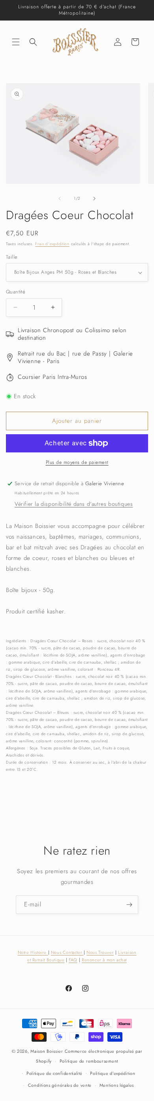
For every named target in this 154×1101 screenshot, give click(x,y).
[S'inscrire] (129, 904)
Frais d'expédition (52, 244)
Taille (11, 257)
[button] (15, 42)
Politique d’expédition (112, 1073)
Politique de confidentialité (54, 1073)
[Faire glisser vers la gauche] (59, 198)
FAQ (73, 960)
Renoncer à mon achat (104, 960)
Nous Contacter (67, 952)
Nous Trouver (100, 952)
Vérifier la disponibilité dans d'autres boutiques (74, 504)
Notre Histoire (33, 952)
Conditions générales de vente (60, 1085)
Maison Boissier (46, 1051)
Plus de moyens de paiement (77, 462)
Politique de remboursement (89, 1061)
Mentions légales (117, 1085)
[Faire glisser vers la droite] (94, 198)
